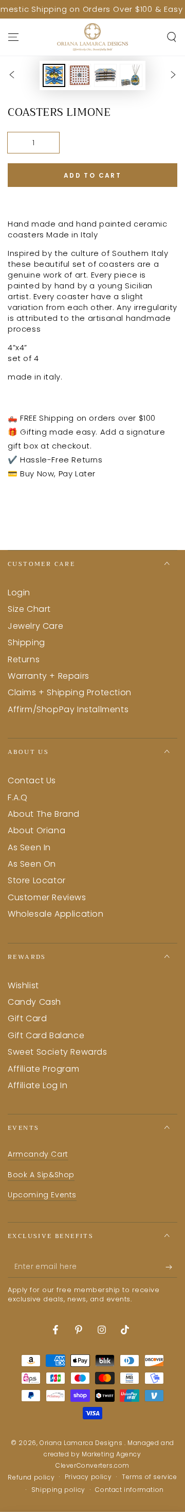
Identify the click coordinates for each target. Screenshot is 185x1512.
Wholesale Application (56, 914)
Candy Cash (34, 1002)
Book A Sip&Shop (41, 1175)
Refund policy (31, 1477)
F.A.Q (18, 797)
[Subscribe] (171, 1267)
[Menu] (13, 37)
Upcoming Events (42, 1195)
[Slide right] (173, 75)
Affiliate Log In (38, 1085)
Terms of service (149, 1477)
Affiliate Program (43, 1069)
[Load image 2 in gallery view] (79, 75)
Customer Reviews (47, 897)
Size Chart (29, 609)
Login (19, 592)
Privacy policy (88, 1477)
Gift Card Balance (46, 1035)
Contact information (129, 1490)
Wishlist (23, 985)
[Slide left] (12, 75)
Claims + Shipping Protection (70, 692)
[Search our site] (171, 37)
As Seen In (29, 847)
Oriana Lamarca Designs (82, 1442)
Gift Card (27, 1018)
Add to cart (92, 175)
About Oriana (36, 830)
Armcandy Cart (38, 1154)
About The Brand (44, 814)
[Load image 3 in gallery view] (105, 75)
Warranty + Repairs (48, 676)
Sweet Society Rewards (57, 1052)
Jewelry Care (35, 626)
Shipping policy (58, 1490)
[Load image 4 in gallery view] (131, 75)
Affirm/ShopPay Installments (68, 709)
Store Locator (37, 880)
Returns (24, 659)
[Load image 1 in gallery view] (54, 75)
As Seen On (32, 864)
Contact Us (32, 780)
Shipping (26, 642)
